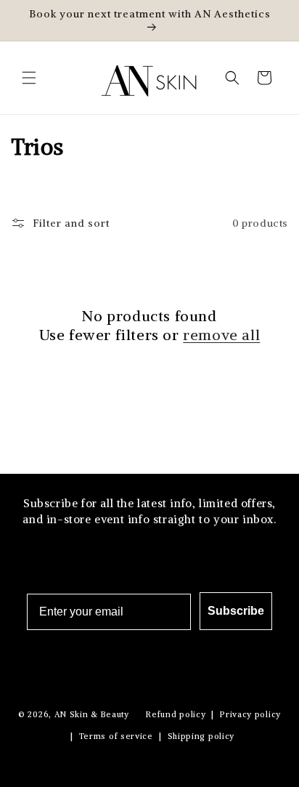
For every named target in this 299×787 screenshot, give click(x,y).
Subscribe (236, 611)
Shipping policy (201, 736)
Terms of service (116, 736)
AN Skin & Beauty (91, 714)
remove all (221, 335)
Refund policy (175, 714)
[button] (29, 78)
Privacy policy (250, 714)
